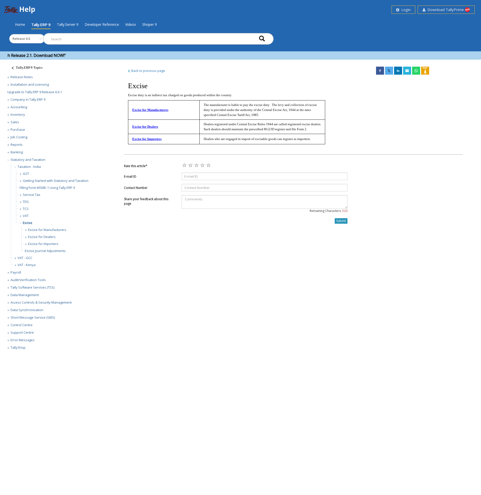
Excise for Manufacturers (47, 229)
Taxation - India (29, 166)
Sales (15, 122)
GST (26, 173)
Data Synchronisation (27, 310)
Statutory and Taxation (28, 159)
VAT (26, 215)
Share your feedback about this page (146, 201)
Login (405, 9)
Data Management (25, 295)
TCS (26, 208)
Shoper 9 (149, 24)
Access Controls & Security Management (41, 302)
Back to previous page (148, 70)
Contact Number (136, 188)
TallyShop (18, 347)
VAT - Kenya (27, 265)
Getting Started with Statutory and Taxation (55, 180)
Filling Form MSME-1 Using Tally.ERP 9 (47, 187)
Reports (17, 144)
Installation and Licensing (30, 84)
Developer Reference (102, 24)
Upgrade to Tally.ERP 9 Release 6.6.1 (34, 92)
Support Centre (22, 332)
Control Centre (22, 325)
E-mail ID (130, 176)
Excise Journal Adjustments (45, 251)
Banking (17, 152)
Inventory (18, 114)
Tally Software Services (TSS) (32, 287)
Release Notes (22, 77)
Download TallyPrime (445, 9)
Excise (27, 222)
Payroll (16, 272)
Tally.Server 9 (67, 24)
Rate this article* (135, 166)
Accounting (19, 107)
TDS (26, 201)
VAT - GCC (25, 258)
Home (20, 24)
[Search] (262, 39)
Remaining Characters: (328, 211)
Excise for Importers (43, 243)
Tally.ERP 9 (41, 24)
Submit (341, 221)
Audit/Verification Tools (28, 280)
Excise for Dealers (42, 236)
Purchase (18, 129)
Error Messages (23, 340)
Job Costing (19, 137)
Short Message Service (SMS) (33, 317)
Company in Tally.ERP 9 (28, 99)
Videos (130, 24)
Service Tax (31, 194)
